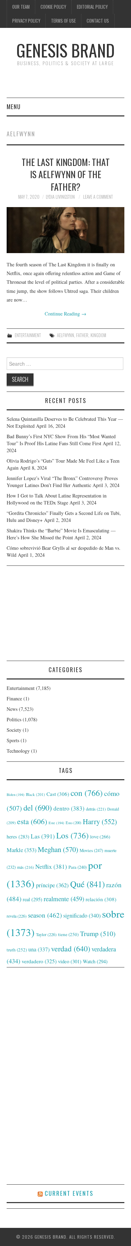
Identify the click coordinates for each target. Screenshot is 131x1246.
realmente (64, 898)
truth (17, 950)
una (39, 949)
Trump (98, 933)
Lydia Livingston (60, 196)
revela (17, 916)
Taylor (46, 934)
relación (101, 899)
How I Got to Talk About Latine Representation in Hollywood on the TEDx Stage (57, 499)
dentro (69, 808)
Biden (15, 794)
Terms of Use (63, 20)
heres (18, 836)
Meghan (58, 849)
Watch (95, 961)
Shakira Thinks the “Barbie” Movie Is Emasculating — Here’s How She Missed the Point (61, 534)
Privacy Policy (26, 20)
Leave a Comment (98, 196)
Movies (91, 850)
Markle (21, 850)
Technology (18, 750)
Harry (100, 821)
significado (82, 915)
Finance (14, 698)
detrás (96, 809)
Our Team (21, 6)
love (100, 837)
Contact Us (98, 20)
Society (14, 730)
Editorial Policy (92, 6)
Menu (14, 106)
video (69, 961)
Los (72, 835)
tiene (68, 934)
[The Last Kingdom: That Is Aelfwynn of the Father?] (66, 230)
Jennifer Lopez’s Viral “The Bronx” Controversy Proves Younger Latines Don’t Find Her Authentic (62, 481)
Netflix (51, 867)
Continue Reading (65, 313)
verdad (70, 948)
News (12, 709)
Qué (87, 884)
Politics (14, 719)
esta (32, 821)
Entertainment (28, 335)
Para (77, 867)
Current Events (69, 1193)
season (45, 915)
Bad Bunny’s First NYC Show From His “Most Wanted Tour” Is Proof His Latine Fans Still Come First (61, 440)
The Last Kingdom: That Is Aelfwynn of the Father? (66, 174)
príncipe (52, 885)
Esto (73, 822)
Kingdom (98, 335)
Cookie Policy (53, 6)
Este (56, 822)
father (82, 335)
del (37, 807)
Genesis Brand (65, 50)
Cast (57, 793)
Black (35, 794)
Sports (13, 740)
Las (43, 836)
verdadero (39, 961)
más (25, 867)
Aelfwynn (65, 335)
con (87, 792)
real (32, 899)
